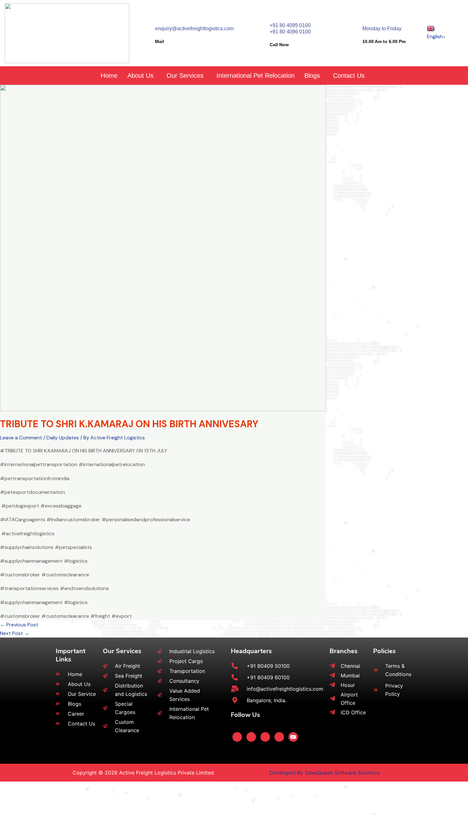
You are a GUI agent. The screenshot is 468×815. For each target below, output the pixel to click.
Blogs (312, 75)
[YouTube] (293, 737)
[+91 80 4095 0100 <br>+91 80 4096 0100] (259, 22)
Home (109, 75)
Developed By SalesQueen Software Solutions (324, 772)
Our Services (185, 75)
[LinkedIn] (265, 737)
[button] (142, 75)
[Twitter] (251, 737)
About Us (140, 75)
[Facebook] (237, 737)
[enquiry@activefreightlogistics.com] (144, 26)
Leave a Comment (21, 437)
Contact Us (349, 75)
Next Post (14, 633)
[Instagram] (279, 737)
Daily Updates (62, 437)
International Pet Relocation (255, 75)
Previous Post (19, 624)
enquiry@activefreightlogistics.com (194, 28)
